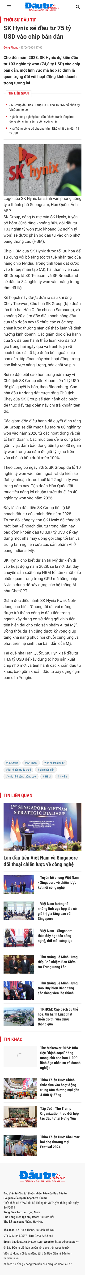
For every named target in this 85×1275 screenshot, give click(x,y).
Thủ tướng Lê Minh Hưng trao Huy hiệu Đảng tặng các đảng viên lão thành (58, 988)
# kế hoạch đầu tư (54, 763)
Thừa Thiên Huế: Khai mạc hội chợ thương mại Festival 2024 (60, 1142)
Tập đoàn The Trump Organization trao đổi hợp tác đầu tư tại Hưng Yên (59, 1113)
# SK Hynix (31, 763)
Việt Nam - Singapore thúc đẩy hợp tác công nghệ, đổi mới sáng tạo (55, 936)
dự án (41, 560)
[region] (42, 723)
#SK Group (12, 763)
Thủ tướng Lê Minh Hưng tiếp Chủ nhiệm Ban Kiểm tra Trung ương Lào (58, 962)
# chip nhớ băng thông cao (21, 776)
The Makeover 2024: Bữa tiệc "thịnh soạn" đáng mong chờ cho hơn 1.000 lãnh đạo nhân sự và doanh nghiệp (60, 1058)
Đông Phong (11, 47)
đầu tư (71, 223)
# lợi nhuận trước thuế (18, 769)
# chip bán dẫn (46, 769)
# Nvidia (62, 776)
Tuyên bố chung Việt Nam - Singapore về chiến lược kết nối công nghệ (58, 882)
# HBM (47, 776)
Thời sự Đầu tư (20, 20)
